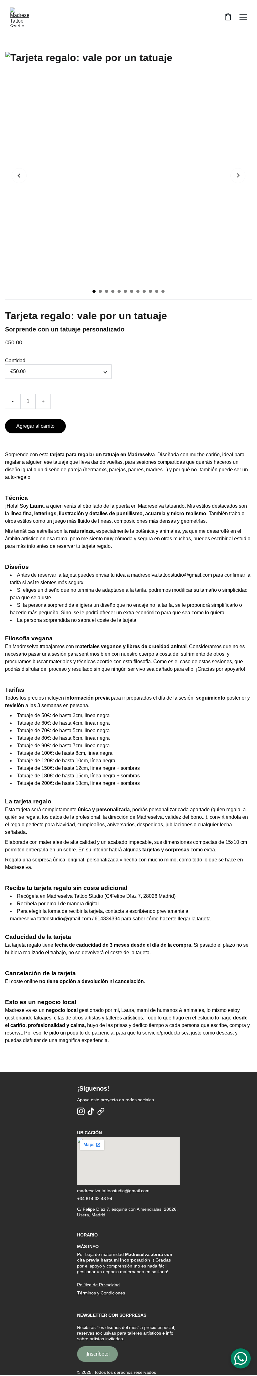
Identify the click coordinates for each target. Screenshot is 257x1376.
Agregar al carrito (35, 426)
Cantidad (15, 360)
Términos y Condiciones (101, 1292)
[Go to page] (101, 1111)
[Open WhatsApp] (241, 1358)
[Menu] (243, 17)
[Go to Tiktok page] (91, 1111)
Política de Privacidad (98, 1284)
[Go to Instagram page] (81, 1111)
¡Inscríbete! (97, 1354)
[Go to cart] (228, 17)
